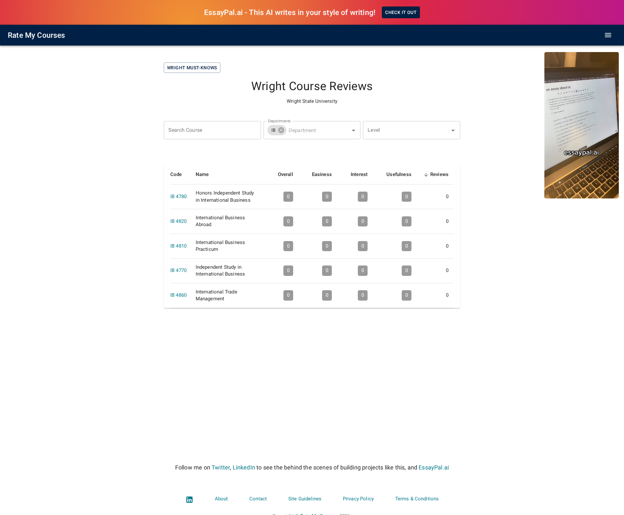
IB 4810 (178, 246)
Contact (258, 499)
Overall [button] (285, 174)
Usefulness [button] (398, 174)
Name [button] (202, 174)
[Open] (353, 130)
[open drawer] (608, 35)
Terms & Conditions (417, 499)
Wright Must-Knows (192, 67)
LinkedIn (244, 467)
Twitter (221, 467)
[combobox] (312, 130)
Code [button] (176, 174)
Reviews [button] (439, 175)
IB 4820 (178, 221)
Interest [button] (359, 174)
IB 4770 (178, 270)
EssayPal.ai (434, 467)
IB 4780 (178, 196)
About (221, 499)
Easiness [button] (322, 174)
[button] (276, 130)
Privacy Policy (358, 499)
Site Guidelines (304, 499)
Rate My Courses (36, 35)
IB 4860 (178, 295)
